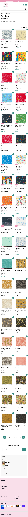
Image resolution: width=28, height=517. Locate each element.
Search (2, 483)
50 (20, 437)
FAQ (2, 484)
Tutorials (3, 488)
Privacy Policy (4, 490)
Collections (7, 13)
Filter (4, 27)
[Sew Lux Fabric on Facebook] (17, 498)
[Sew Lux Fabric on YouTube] (19, 498)
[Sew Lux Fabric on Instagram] (14, 498)
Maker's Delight (9, 1)
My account (3, 492)
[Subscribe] (24, 449)
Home (2, 13)
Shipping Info (4, 486)
